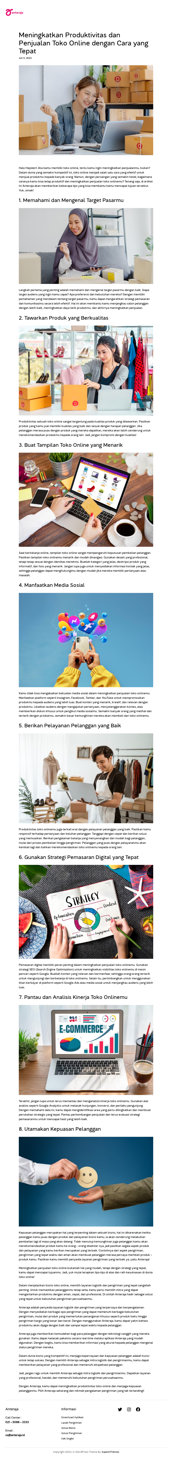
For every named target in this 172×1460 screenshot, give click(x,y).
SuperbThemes (110, 1451)
